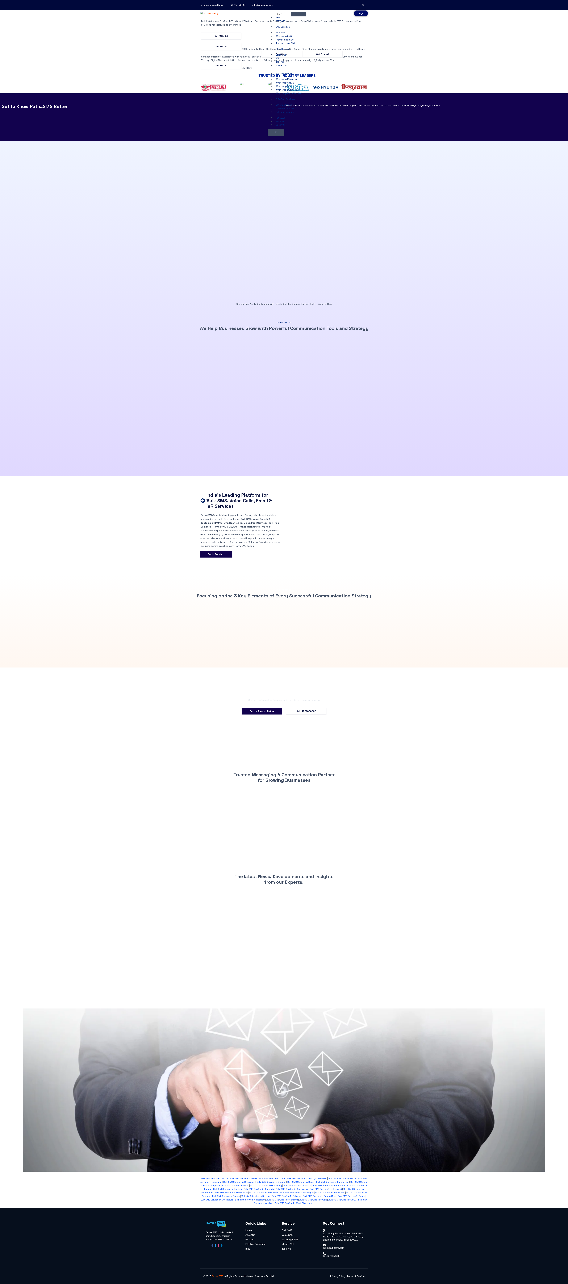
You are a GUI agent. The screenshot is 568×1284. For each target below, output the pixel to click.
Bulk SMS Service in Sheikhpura (217, 1199)
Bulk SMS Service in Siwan (313, 1199)
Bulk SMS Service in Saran (351, 1196)
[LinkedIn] (367, 5)
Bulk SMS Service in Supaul (342, 1199)
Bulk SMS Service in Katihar (227, 1189)
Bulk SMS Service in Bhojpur (271, 1182)
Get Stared (221, 35)
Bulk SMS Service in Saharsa (286, 1196)
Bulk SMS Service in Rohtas (255, 1196)
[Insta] (218, 1245)
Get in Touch (216, 554)
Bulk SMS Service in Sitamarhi (282, 1199)
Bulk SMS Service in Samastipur (319, 1196)
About (279, 17)
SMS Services (283, 26)
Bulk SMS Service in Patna (214, 1178)
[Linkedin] (221, 1245)
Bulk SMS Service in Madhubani (231, 1192)
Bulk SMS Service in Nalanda (330, 1192)
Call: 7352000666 (306, 711)
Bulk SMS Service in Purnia (226, 1196)
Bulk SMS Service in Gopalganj (266, 1185)
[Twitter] (215, 1245)
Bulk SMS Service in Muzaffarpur (297, 1192)
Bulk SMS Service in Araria (243, 1178)
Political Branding (285, 112)
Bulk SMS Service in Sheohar (250, 1199)
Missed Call (281, 65)
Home (279, 14)
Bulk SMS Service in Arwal (272, 1178)
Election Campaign (286, 99)
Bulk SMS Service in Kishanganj (292, 1189)
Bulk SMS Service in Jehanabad (329, 1185)
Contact (280, 125)
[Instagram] (363, 5)
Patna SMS (217, 1276)
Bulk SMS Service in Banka (342, 1178)
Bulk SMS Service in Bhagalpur (239, 1182)
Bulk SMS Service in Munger (263, 1192)
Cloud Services (283, 49)
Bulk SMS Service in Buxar (300, 1182)
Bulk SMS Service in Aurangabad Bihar (307, 1178)
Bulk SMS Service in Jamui (297, 1185)
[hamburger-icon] (298, 14)
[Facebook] (359, 5)
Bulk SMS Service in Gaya (235, 1185)
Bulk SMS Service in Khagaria (259, 1189)
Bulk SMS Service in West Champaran (294, 1203)
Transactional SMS (286, 43)
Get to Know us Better (262, 711)
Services (280, 21)
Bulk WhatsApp (284, 73)
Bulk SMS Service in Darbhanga (332, 1182)
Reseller (280, 118)
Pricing (280, 121)
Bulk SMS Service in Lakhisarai (326, 1189)
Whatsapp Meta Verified (289, 93)
